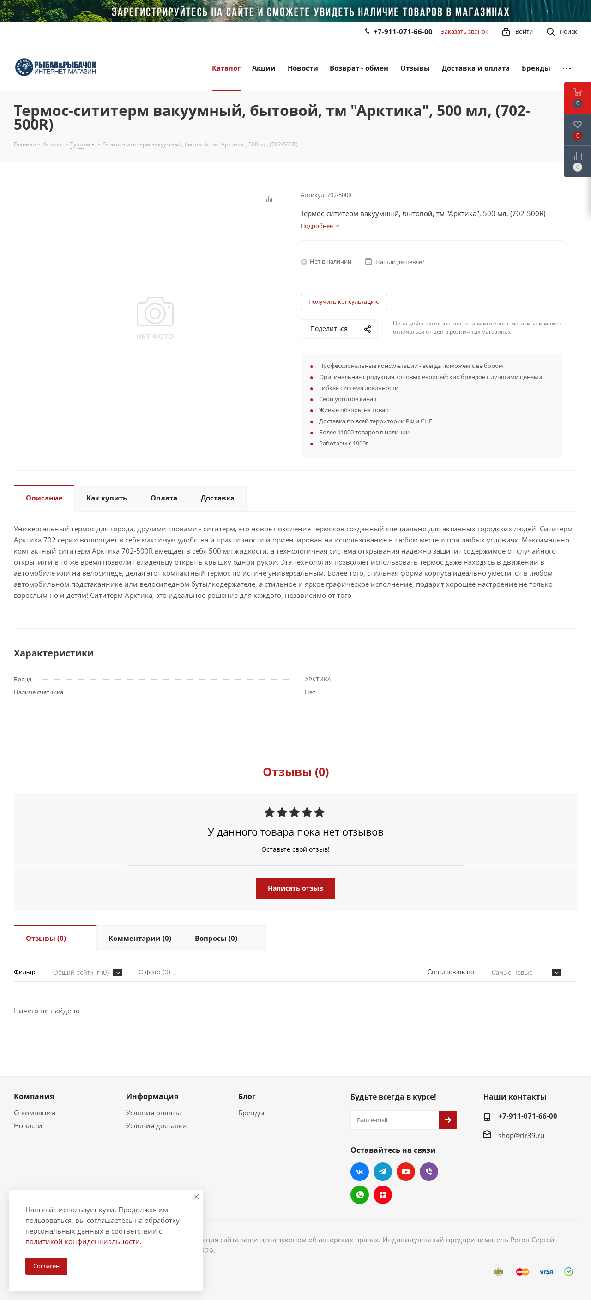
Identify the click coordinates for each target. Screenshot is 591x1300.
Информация (152, 1096)
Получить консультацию (344, 301)
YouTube (406, 1171)
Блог (247, 1096)
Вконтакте (359, 1171)
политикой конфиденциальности (82, 1241)
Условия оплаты (153, 1112)
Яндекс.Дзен (383, 1195)
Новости (28, 1125)
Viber (429, 1171)
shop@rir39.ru (521, 1135)
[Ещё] (566, 67)
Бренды (251, 1112)
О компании (35, 1112)
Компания (34, 1096)
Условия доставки (156, 1125)
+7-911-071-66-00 (403, 31)
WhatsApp (359, 1195)
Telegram (383, 1171)
